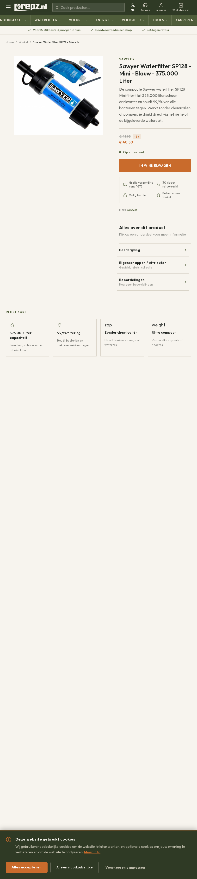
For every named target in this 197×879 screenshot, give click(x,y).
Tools (158, 20)
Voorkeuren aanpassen (125, 867)
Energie (103, 20)
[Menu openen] (9, 7)
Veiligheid (131, 20)
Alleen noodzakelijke (74, 867)
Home (10, 42)
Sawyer (127, 59)
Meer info (92, 852)
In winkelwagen (155, 165)
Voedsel (76, 20)
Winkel (23, 42)
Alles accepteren (27, 867)
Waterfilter (46, 20)
